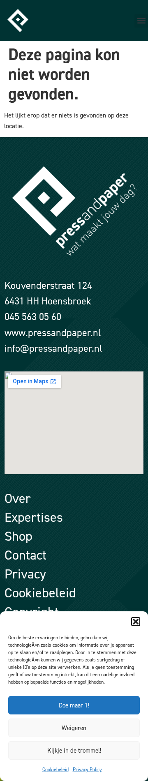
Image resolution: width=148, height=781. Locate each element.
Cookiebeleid (55, 769)
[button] (136, 621)
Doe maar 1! (74, 705)
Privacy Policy (87, 769)
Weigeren (74, 728)
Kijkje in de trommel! (74, 750)
